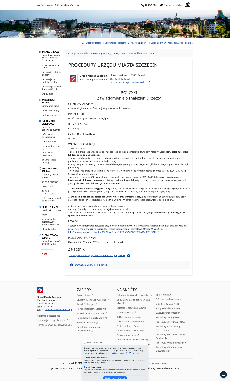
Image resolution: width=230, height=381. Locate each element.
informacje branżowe (47, 154)
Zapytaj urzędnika (173, 4)
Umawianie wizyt (125, 312)
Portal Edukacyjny (86, 304)
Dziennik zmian (158, 42)
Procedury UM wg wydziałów (170, 321)
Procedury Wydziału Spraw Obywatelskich (169, 349)
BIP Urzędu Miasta (92, 42)
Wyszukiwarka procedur (168, 312)
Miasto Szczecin (140, 42)
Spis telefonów (163, 294)
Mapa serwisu (175, 42)
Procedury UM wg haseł (168, 317)
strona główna (74, 53)
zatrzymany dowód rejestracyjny (51, 199)
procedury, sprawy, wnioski (114, 53)
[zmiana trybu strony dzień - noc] (187, 4)
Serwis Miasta (84, 295)
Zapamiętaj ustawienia (115, 378)
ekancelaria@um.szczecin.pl (58, 309)
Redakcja (188, 42)
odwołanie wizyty (50, 110)
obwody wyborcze (51, 229)
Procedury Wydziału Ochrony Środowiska (170, 336)
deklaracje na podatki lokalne (49, 80)
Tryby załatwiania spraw (168, 308)
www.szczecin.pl (140, 82)
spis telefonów (49, 141)
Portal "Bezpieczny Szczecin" (91, 308)
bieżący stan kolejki (51, 115)
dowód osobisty (50, 181)
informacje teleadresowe (48, 135)
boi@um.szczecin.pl (119, 82)
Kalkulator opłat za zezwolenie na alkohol (133, 301)
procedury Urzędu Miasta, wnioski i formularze (51, 58)
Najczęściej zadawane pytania (131, 307)
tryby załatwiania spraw (50, 66)
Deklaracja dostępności (48, 315)
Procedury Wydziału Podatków (171, 342)
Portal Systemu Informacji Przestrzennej (90, 329)
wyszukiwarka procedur (143, 53)
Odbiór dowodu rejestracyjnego (132, 339)
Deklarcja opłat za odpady (129, 316)
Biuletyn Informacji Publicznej (92, 299)
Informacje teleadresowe (168, 299)
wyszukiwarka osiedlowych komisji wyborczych (51, 222)
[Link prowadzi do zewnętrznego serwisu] (45, 253)
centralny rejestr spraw (50, 176)
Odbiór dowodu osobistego (130, 330)
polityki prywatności (120, 353)
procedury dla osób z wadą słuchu (51, 242)
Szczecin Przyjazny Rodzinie (91, 313)
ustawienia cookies (158, 363)
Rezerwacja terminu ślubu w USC (52, 88)
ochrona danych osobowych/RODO (54, 324)
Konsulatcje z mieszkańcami (91, 317)
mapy (44, 214)
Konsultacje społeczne (116, 42)
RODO (137, 353)
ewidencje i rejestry (51, 210)
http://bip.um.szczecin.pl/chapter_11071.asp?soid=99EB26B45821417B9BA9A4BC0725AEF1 (113, 232)
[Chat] (223, 374)
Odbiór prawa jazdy (126, 335)
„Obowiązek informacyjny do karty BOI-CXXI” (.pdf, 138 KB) (97, 255)
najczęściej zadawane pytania (51, 128)
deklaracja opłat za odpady (51, 73)
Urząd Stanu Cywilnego (167, 303)
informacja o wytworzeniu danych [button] (91, 264)
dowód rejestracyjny (48, 192)
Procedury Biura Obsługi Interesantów (168, 328)
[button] (128, 255)
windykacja (47, 93)
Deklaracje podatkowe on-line (131, 321)
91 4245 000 (151, 4)
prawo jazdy (48, 186)
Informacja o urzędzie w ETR (51, 320)
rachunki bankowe (51, 146)
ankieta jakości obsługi (49, 161)
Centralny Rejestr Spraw (128, 326)
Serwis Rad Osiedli (86, 322)
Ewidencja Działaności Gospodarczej (134, 295)
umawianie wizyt (50, 105)
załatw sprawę (91, 53)
